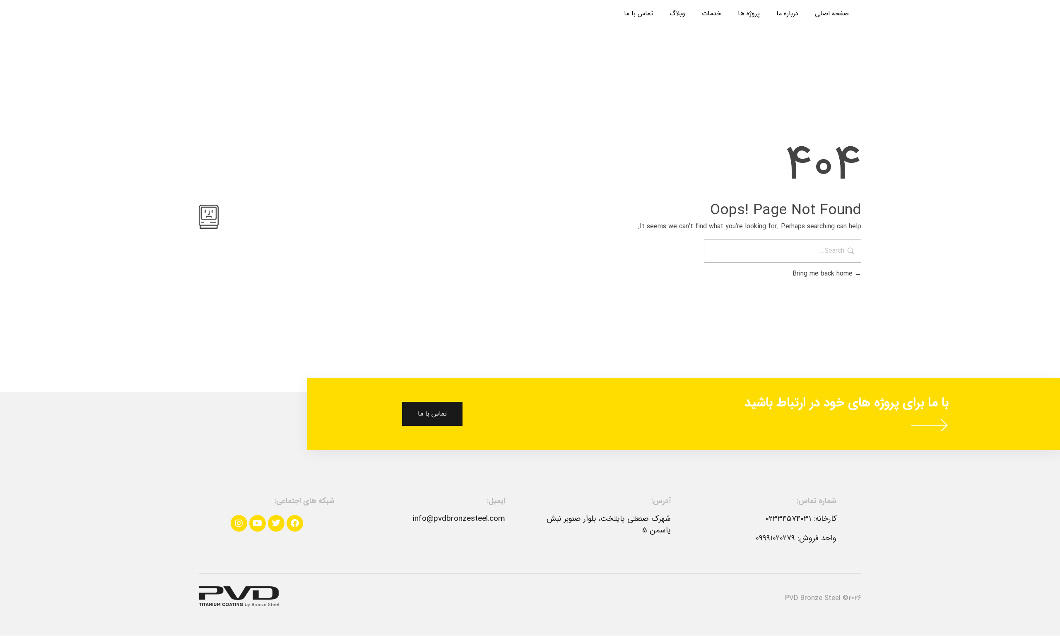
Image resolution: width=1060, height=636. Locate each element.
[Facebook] (295, 523)
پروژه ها (749, 13)
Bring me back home (824, 273)
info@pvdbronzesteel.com (459, 519)
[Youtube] (257, 523)
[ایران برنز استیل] (239, 597)
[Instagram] (239, 523)
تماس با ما (638, 13)
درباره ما (787, 13)
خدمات (711, 13)
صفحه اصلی (832, 13)
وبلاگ (677, 13)
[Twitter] (276, 523)
